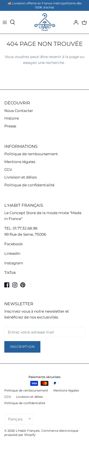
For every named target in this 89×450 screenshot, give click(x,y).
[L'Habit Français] (44, 22)
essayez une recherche (44, 62)
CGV (8, 169)
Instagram (13, 263)
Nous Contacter (18, 110)
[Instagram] (14, 284)
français (15, 419)
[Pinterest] (22, 284)
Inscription (22, 347)
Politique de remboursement (31, 154)
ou (82, 57)
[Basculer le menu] (5, 22)
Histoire (11, 118)
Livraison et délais (20, 177)
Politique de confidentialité (29, 185)
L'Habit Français (28, 430)
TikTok (10, 272)
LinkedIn (12, 253)
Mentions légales (19, 162)
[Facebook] (6, 284)
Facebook (13, 244)
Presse (10, 126)
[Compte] (74, 22)
